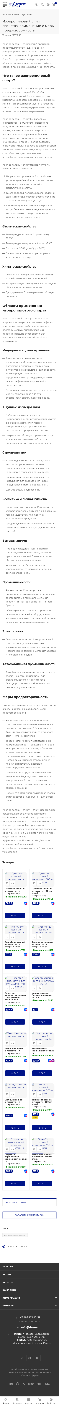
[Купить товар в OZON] (25, 903)
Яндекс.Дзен (37, 1358)
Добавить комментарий (29, 1215)
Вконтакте (22, 1358)
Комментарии (18, 1202)
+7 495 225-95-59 (30, 1317)
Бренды (7, 1282)
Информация (11, 1298)
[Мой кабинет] (48, 4)
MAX (29, 1358)
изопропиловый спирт (15, 1235)
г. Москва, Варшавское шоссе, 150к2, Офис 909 (33, 1335)
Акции (6, 1274)
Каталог (7, 1266)
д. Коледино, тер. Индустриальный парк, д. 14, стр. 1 (32, 1342)
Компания (9, 1290)
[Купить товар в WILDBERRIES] (52, 1060)
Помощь (8, 1305)
